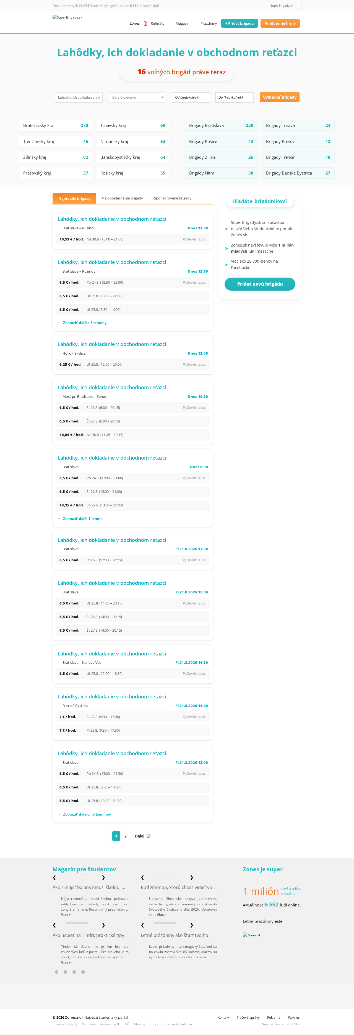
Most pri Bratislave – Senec (84, 396)
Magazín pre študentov (84, 869)
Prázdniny (209, 23)
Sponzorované (172, 198)
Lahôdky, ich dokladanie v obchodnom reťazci (112, 219)
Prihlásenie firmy (280, 23)
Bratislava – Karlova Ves (82, 662)
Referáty (158, 23)
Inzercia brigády (65, 1024)
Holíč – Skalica (74, 353)
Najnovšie (74, 198)
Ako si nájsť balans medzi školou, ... (89, 887)
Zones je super (263, 869)
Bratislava (71, 466)
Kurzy (154, 1024)
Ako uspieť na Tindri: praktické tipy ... (91, 935)
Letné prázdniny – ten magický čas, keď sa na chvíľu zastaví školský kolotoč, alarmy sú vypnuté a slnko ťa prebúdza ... (183, 951)
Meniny (139, 1024)
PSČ (126, 1024)
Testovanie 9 (109, 1024)
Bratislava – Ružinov (79, 228)
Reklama (273, 1017)
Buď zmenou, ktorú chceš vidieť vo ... (179, 887)
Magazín (182, 23)
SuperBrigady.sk (281, 5)
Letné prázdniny (258, 921)
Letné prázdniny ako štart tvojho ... (177, 935)
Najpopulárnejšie (122, 198)
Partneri (294, 1017)
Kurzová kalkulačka (177, 1024)
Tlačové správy (248, 1017)
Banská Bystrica (75, 705)
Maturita (88, 1024)
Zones (135, 23)
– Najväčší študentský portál (96, 1017)
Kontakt (223, 1017)
